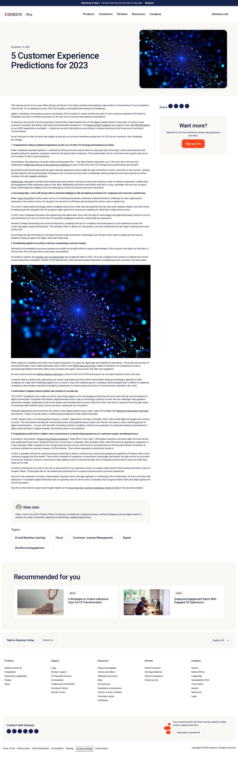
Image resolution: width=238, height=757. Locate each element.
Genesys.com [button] (220, 14)
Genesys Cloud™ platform (99, 125)
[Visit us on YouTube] (31, 731)
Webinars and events (107, 676)
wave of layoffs (25, 198)
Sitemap (70, 748)
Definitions (103, 700)
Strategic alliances (153, 672)
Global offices (198, 672)
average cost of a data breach (50, 257)
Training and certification (63, 684)
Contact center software (110, 692)
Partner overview (153, 668)
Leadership (196, 676)
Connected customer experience (52, 439)
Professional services (61, 676)
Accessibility (57, 748)
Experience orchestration (110, 688)
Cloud (59, 537)
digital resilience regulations (50, 374)
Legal (194, 696)
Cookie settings (84, 748)
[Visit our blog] (36, 731)
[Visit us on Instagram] (14, 731)
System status (58, 692)
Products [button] (88, 14)
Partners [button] (122, 14)
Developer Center (59, 688)
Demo (7, 684)
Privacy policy (23, 748)
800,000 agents (142, 125)
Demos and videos (106, 672)
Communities (57, 680)
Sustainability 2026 (200, 680)
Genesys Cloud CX (13, 668)
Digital (127, 537)
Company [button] (155, 14)
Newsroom (196, 692)
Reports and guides (107, 668)
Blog (100, 680)
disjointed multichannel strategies (133, 411)
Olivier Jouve (31, 507)
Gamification (17, 181)
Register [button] (149, 3)
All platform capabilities (15, 676)
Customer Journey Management (93, 537)
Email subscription (40, 748)
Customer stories (106, 696)
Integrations (10, 672)
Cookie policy (101, 748)
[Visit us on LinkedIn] (9, 731)
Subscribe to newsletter (188, 732)
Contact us (48, 640)
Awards (194, 688)
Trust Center (197, 684)
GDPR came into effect (84, 366)
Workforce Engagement (29, 548)
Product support (59, 672)
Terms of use (8, 748)
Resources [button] (138, 14)
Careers (195, 668)
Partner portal (151, 680)
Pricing (7, 680)
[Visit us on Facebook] (25, 731)
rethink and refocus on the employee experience (47, 165)
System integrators (154, 676)
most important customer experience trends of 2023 (94, 488)
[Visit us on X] (20, 731)
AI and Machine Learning (30, 537)
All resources (104, 684)
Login (53, 668)
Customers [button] (106, 14)
